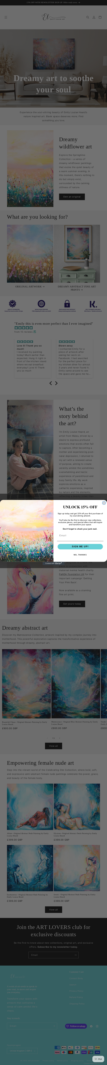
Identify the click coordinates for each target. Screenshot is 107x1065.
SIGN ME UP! (80, 546)
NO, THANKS (80, 555)
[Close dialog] (104, 503)
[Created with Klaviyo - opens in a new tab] (53, 563)
